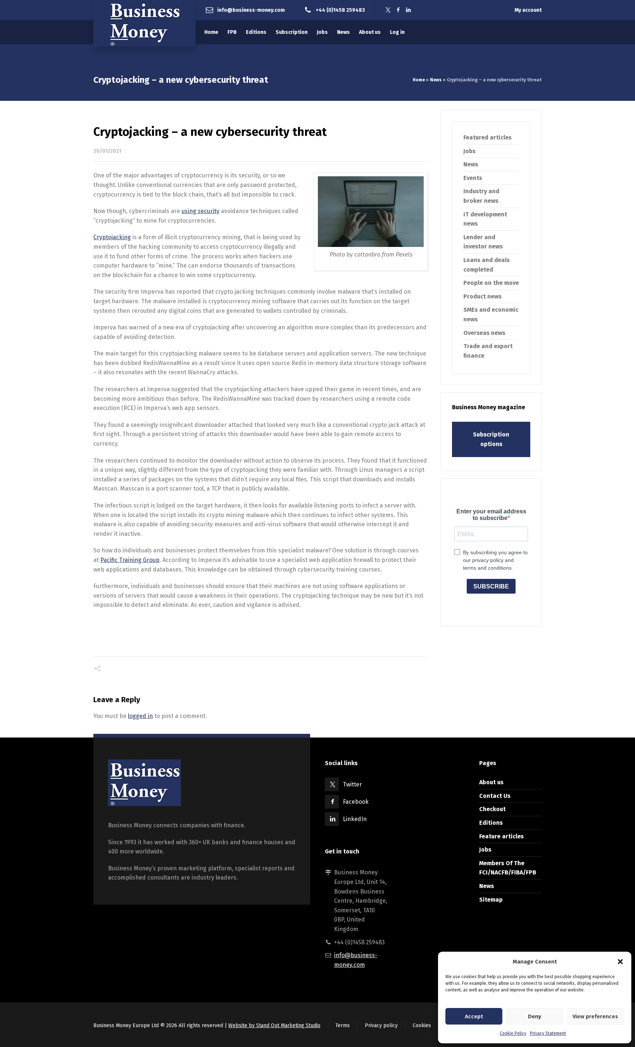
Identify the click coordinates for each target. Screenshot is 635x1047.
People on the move (491, 282)
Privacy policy (381, 1025)
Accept (474, 1016)
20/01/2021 (107, 151)
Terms (343, 1025)
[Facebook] (398, 10)
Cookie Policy (513, 1033)
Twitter (352, 784)
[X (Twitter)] (388, 10)
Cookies (422, 1025)
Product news (482, 296)
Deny (534, 1016)
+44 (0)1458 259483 (340, 10)
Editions (491, 822)
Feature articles (501, 836)
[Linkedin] (408, 10)
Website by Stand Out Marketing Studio (274, 1025)
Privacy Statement (548, 1033)
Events (472, 177)
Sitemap (491, 899)
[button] (620, 961)
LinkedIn (355, 819)
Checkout (492, 809)
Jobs (469, 151)
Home (419, 79)
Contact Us (494, 795)
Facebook (356, 801)
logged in (140, 715)
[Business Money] (144, 23)
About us (491, 782)
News (436, 79)
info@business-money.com (251, 10)
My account (528, 10)
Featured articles (487, 137)
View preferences (595, 1016)
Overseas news (484, 332)
